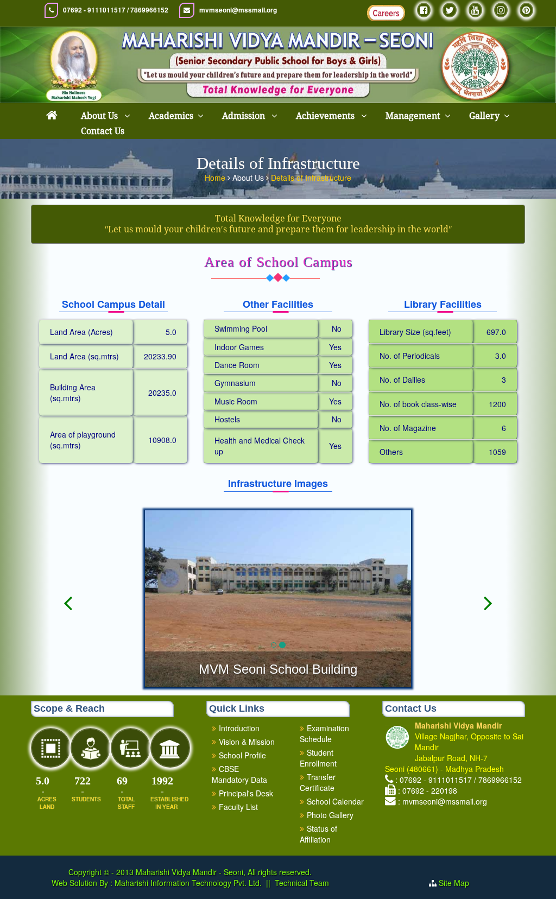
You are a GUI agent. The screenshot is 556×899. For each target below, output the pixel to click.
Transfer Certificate (318, 782)
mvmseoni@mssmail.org (238, 10)
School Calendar (335, 801)
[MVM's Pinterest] (526, 10)
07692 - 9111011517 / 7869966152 (115, 10)
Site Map (458, 882)
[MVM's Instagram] (501, 10)
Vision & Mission (247, 741)
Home (216, 177)
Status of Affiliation (318, 834)
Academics (171, 116)
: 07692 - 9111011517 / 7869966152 (458, 779)
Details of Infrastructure (311, 177)
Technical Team (302, 882)
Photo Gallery (330, 814)
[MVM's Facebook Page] (424, 10)
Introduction (239, 728)
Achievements (326, 116)
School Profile (242, 755)
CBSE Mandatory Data (239, 774)
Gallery (484, 116)
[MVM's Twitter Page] (450, 10)
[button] (68, 639)
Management (413, 116)
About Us (100, 116)
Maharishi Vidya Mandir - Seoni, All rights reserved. (224, 871)
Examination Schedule (324, 733)
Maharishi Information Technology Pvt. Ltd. (187, 882)
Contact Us (102, 131)
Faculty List (238, 806)
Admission (244, 116)
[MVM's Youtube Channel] (475, 10)
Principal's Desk (246, 793)
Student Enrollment (318, 758)
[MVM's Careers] (386, 13)
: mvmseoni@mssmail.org (442, 801)
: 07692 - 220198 (427, 790)
